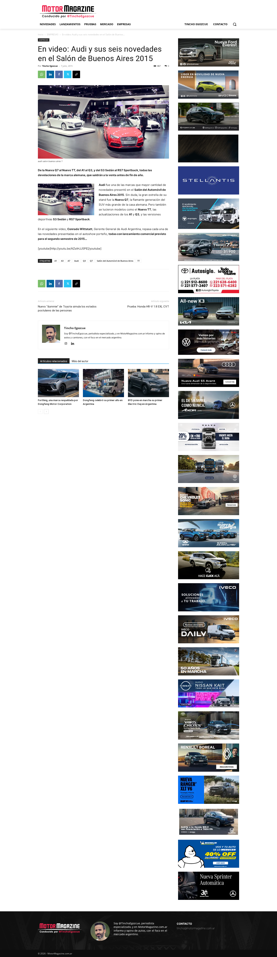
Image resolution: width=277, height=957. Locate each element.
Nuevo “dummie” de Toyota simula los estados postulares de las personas (67, 308)
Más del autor (80, 361)
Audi (76, 260)
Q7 (91, 260)
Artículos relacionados (53, 361)
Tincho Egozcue (50, 65)
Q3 (84, 260)
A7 (69, 260)
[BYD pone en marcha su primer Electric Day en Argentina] (148, 383)
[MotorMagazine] (68, 11)
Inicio (40, 34)
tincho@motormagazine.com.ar (196, 928)
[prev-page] (40, 411)
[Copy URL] (76, 74)
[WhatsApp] (41, 74)
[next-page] (46, 411)
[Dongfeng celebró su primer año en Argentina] (103, 383)
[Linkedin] (50, 74)
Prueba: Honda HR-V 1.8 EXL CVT (148, 306)
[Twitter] (67, 74)
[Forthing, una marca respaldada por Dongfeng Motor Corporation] (58, 383)
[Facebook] (59, 74)
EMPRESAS (52, 34)
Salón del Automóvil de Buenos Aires (115, 260)
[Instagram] (67, 343)
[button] (234, 24)
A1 (55, 260)
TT (138, 260)
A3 (62, 260)
